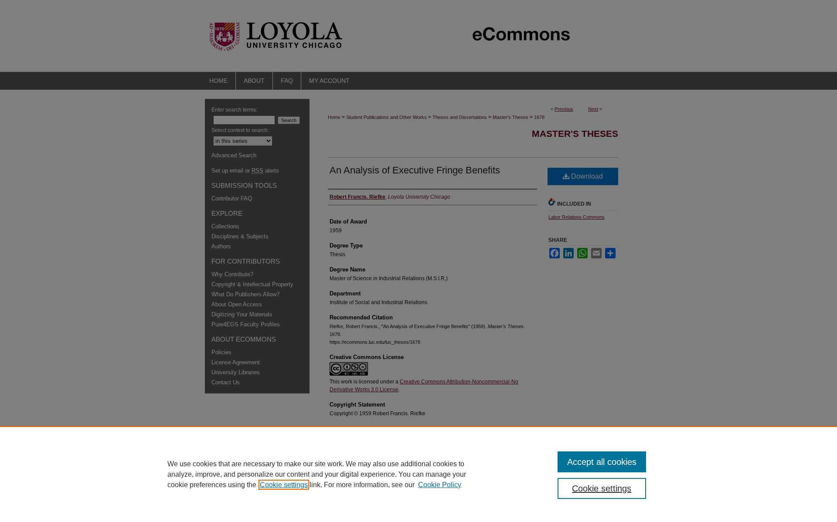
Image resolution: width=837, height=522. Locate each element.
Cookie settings (284, 484)
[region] (418, 474)
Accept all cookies (601, 462)
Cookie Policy (439, 484)
